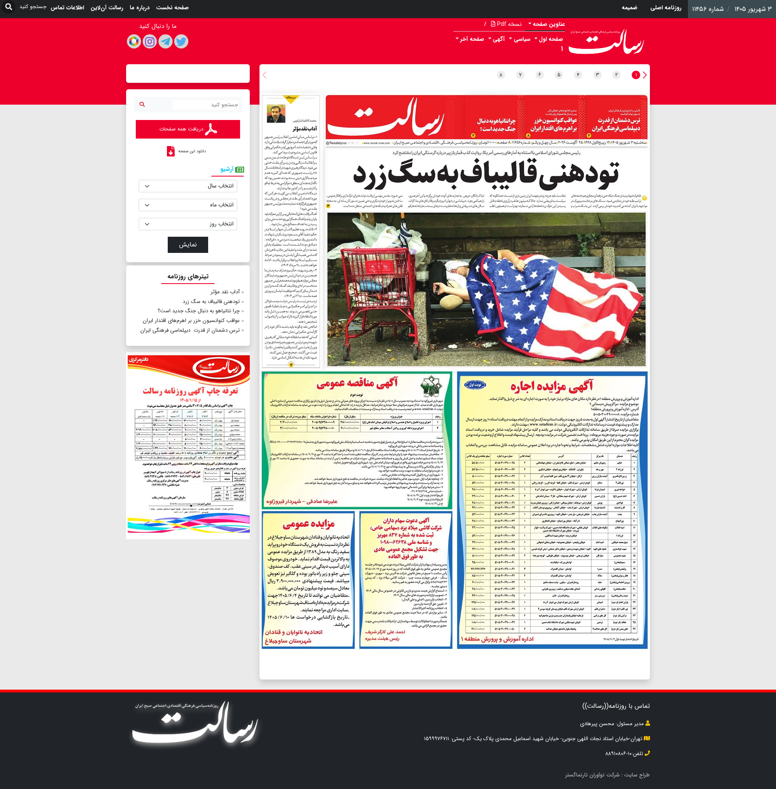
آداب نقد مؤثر (225, 292)
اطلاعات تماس (67, 7)
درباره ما (140, 7)
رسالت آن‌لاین (107, 7)
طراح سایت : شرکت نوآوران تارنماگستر (607, 775)
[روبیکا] (134, 41)
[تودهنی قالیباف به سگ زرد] (487, 260)
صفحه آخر (472, 39)
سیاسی (522, 39)
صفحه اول (551, 39)
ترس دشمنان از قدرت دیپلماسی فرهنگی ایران (189, 330)
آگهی (499, 39)
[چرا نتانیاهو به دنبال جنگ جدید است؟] (493, 117)
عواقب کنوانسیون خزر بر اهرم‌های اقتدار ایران (191, 320)
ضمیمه (629, 7)
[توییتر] (181, 41)
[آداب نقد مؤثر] (291, 231)
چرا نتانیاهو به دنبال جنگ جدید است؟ (199, 311)
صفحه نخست (172, 7)
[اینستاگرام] (150, 41)
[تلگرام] (165, 41)
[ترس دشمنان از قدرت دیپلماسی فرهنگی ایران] (616, 118)
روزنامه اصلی (665, 7)
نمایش (188, 245)
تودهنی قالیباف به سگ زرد (211, 301)
